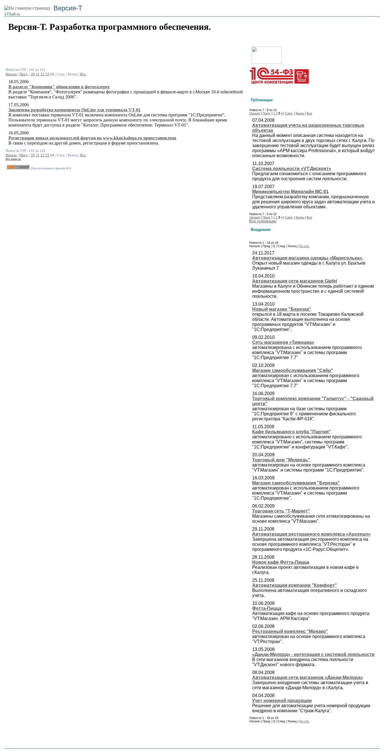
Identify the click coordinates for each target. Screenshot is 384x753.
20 (33, 74)
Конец (300, 113)
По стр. (304, 246)
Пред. (23, 74)
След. (289, 113)
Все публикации (262, 221)
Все (83, 74)
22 (42, 74)
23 (47, 74)
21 (38, 74)
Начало (11, 74)
